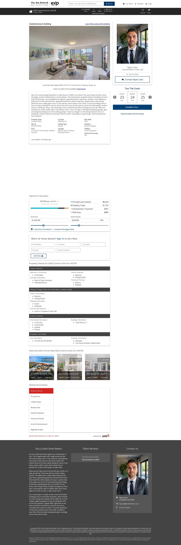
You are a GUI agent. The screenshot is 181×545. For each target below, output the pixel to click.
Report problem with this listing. (132, 114)
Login (150, 4)
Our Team (129, 4)
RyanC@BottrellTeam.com (129, 504)
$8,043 (105, 202)
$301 (106, 209)
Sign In (60, 238)
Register (140, 4)
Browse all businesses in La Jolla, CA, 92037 (44, 436)
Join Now (37, 256)
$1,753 (105, 205)
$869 (106, 212)
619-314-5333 (133, 74)
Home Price (34, 217)
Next (150, 97)
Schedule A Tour (132, 107)
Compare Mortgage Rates (64, 229)
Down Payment (75, 217)
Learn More (97, 24)
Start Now (81, 89)
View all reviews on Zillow (90, 459)
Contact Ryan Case (134, 79)
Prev (114, 97)
